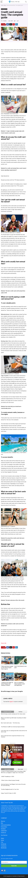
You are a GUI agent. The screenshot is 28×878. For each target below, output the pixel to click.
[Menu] (1, 2)
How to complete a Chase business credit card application (19, 684)
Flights (2, 838)
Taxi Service (3, 845)
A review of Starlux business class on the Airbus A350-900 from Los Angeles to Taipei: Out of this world (13, 772)
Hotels (2, 840)
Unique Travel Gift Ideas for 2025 (8, 793)
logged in (11, 701)
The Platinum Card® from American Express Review (13, 726)
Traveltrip (4, 20)
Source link (3, 643)
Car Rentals (3, 844)
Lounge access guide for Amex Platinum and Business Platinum (7, 684)
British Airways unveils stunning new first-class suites (13, 714)
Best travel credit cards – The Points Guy (10, 723)
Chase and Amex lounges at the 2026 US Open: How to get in (7, 668)
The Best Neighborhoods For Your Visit (10, 789)
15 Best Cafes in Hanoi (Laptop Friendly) (10, 780)
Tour (2, 842)
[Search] (26, 2)
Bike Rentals (3, 847)
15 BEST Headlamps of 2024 (7, 776)
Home (2, 5)
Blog (5, 5)
